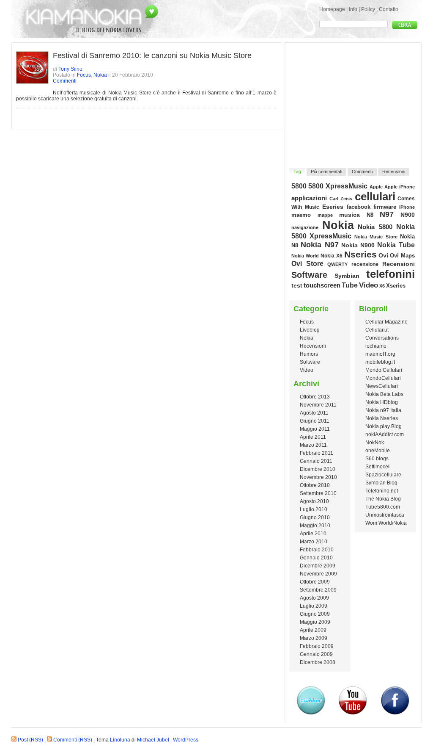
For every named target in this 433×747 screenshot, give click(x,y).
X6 (382, 285)
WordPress (185, 740)
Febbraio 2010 (317, 550)
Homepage (332, 9)
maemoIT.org (380, 354)
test (296, 285)
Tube (350, 285)
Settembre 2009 (318, 590)
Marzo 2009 (313, 638)
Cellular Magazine (386, 322)
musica (349, 214)
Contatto (388, 9)
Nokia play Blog (383, 426)
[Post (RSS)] (13, 740)
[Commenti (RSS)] (49, 740)
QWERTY (337, 264)
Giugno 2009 (315, 614)
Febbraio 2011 (316, 453)
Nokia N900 (358, 245)
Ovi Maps (402, 255)
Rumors (309, 354)
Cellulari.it (377, 330)
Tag (297, 171)
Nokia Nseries (381, 418)
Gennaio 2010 (316, 558)
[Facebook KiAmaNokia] (395, 720)
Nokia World (305, 255)
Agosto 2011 (314, 413)
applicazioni (309, 198)
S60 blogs (377, 459)
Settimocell (378, 467)
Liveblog (310, 330)
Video (368, 285)
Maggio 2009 (315, 622)
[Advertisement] (353, 100)
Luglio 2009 (313, 606)
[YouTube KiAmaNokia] (353, 720)
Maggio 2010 (315, 525)
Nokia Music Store (375, 236)
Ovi (383, 255)
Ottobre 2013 (315, 397)
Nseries (360, 254)
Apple (376, 186)
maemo (301, 215)
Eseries (332, 206)
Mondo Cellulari (383, 370)
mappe (325, 215)
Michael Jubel (153, 740)
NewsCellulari (381, 386)
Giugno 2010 (315, 517)
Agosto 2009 (314, 598)
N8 (370, 215)
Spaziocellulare (383, 475)
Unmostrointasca (384, 515)
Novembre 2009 (318, 574)
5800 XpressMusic (337, 186)
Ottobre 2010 (315, 485)
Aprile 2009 (313, 630)
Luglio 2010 (313, 509)
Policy (368, 9)
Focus (84, 75)
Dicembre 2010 (317, 469)
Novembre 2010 (318, 477)
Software (309, 274)
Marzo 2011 (313, 445)
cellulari (375, 196)
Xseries (396, 285)
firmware (384, 207)
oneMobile (377, 451)
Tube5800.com (382, 507)
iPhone (407, 207)
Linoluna (120, 740)
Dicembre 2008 (317, 662)
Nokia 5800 (375, 226)
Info (353, 9)
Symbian (346, 275)
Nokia (100, 75)
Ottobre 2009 (315, 582)
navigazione (304, 227)
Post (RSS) (30, 740)
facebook (358, 207)
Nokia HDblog (381, 402)
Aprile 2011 (313, 437)
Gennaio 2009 (316, 654)
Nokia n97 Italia (383, 410)
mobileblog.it (380, 362)
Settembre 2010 (318, 493)
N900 (407, 214)
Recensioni (393, 171)
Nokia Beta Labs (384, 394)
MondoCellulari (383, 378)
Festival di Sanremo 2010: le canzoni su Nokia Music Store (152, 55)
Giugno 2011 (314, 421)
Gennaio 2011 (316, 461)
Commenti (65, 81)
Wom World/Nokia (386, 523)
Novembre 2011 (318, 405)
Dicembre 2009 (317, 566)
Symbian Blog (381, 483)
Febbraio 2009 (317, 646)
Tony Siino (70, 69)
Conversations (382, 338)
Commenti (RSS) (72, 740)
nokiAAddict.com (384, 434)
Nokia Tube (396, 245)
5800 (299, 186)
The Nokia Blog (383, 499)
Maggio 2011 (315, 429)
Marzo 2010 (313, 542)
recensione (364, 264)
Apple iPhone (399, 186)
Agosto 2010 (314, 501)
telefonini (390, 274)
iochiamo (375, 346)
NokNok (374, 442)
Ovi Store (307, 263)
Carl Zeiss (341, 198)
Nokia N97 (320, 244)
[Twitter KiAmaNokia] (311, 720)
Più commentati (326, 171)
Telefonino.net (381, 491)
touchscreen (322, 285)
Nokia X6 (332, 255)
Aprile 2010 (313, 534)
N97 (387, 214)
